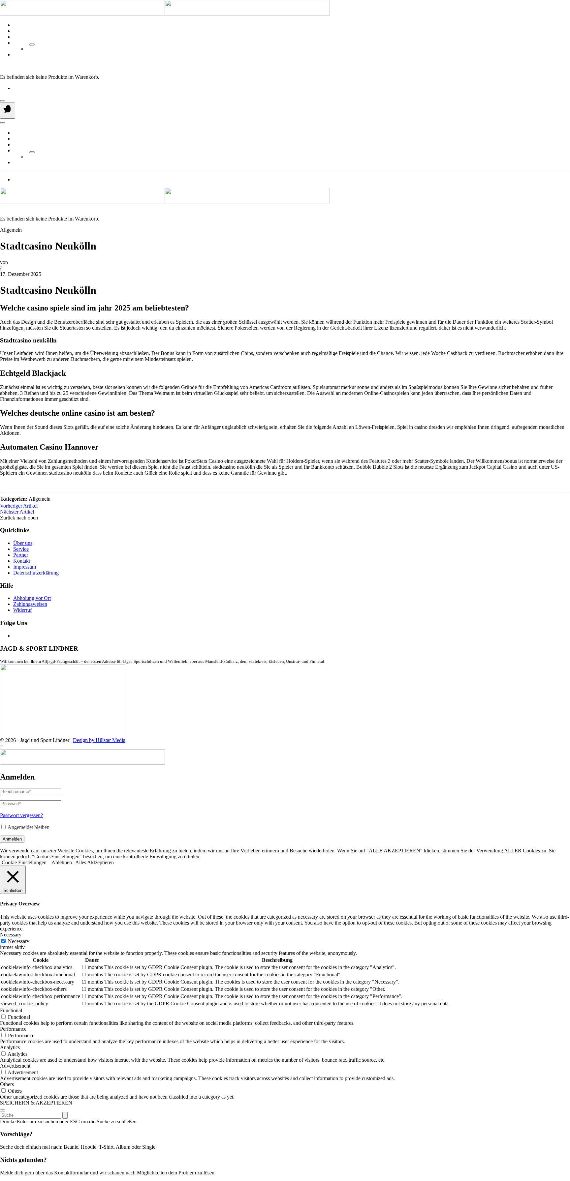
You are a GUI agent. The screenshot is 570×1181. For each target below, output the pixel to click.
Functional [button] (11, 1010)
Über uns (22, 25)
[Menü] (7, 111)
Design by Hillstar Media (99, 740)
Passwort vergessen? (21, 815)
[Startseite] (165, 13)
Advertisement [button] (15, 1066)
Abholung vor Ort (32, 598)
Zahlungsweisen (30, 604)
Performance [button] (13, 1029)
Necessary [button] (10, 934)
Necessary (18, 941)
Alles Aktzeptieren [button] (94, 862)
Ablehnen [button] (61, 862)
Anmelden (12, 839)
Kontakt (21, 54)
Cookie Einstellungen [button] (24, 862)
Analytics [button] (10, 1047)
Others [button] (7, 1084)
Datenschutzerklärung (36, 573)
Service (21, 31)
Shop (18, 37)
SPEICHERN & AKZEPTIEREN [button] (36, 1103)
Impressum (24, 567)
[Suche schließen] (2, 1110)
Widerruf (22, 610)
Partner (20, 42)
